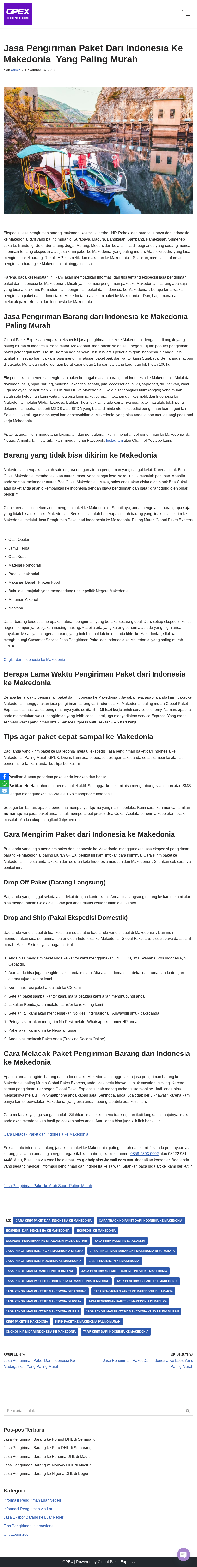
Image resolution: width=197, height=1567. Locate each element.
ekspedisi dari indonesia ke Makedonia (38, 1230)
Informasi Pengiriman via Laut (29, 1509)
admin (15, 70)
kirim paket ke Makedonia (27, 1321)
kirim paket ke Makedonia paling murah (87, 1321)
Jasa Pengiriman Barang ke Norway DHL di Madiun (48, 1465)
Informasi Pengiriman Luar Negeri (32, 1500)
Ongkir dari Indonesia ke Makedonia (35, 660)
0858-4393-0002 (144, 1154)
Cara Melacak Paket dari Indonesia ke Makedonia (47, 1134)
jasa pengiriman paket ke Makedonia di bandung (46, 1291)
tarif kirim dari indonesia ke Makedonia (115, 1331)
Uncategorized (16, 1534)
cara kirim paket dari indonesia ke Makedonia (54, 1220)
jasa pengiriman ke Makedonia (114, 1261)
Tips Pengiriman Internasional (29, 1526)
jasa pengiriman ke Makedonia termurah (40, 1271)
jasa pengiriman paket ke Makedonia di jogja (43, 1301)
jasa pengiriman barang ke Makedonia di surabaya (132, 1251)
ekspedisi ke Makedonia (96, 1230)
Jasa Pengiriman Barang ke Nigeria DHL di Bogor (46, 1473)
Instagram (114, 440)
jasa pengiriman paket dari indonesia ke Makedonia (124, 1271)
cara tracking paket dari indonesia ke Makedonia (140, 1220)
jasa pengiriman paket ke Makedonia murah (42, 1311)
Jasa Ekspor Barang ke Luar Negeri (34, 1517)
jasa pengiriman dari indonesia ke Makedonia (43, 1261)
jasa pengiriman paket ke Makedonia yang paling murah (132, 1311)
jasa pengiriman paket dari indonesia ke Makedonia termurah (57, 1281)
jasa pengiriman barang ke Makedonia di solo (44, 1251)
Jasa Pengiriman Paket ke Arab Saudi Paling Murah (48, 1186)
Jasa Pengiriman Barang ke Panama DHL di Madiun (48, 1456)
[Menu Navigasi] (187, 14)
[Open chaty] (183, 1554)
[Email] (4, 790)
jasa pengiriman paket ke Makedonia (147, 1281)
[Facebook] (4, 776)
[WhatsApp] (4, 783)
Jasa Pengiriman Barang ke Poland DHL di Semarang (50, 1439)
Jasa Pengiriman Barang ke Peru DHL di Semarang (48, 1448)
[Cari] (188, 1411)
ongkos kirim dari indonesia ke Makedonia (41, 1331)
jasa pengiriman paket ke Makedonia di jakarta (133, 1291)
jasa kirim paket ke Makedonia (119, 1240)
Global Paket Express (116, 1562)
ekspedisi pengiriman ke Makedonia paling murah (46, 1240)
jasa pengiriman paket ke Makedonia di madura (127, 1301)
